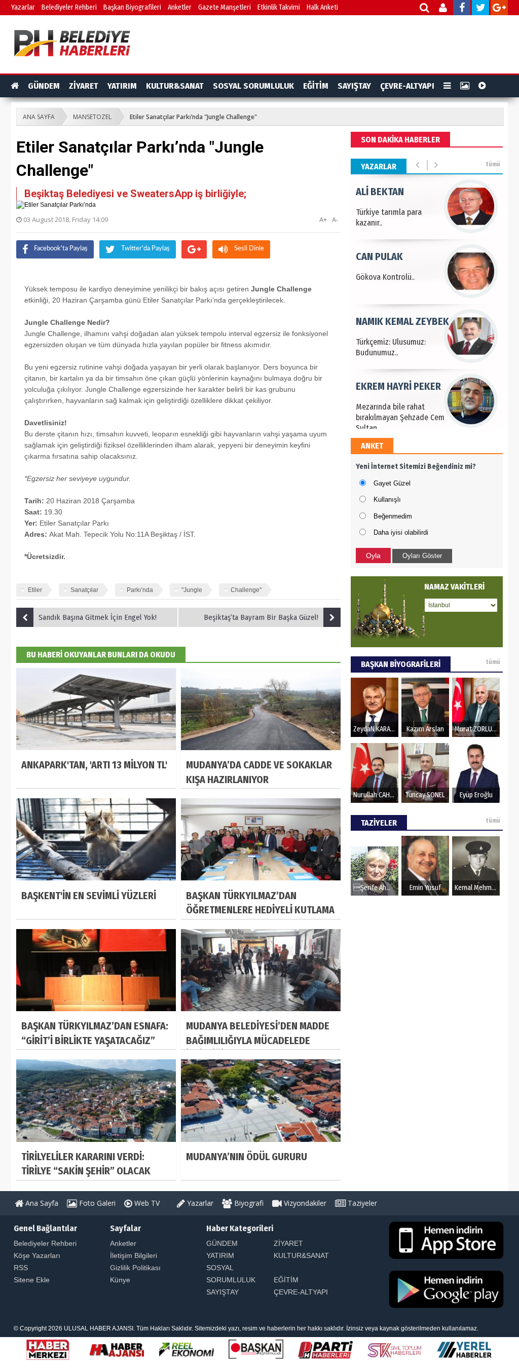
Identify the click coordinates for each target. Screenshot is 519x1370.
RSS (21, 1268)
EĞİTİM (315, 86)
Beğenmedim (393, 516)
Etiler (35, 590)
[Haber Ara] (425, 9)
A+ (323, 219)
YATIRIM (122, 86)
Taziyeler (361, 1203)
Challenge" (246, 590)
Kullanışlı (387, 499)
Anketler (180, 7)
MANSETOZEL (92, 117)
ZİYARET (83, 86)
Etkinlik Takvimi (278, 7)
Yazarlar (23, 7)
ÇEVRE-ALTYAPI (407, 86)
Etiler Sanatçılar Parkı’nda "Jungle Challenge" (193, 117)
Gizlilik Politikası (135, 1268)
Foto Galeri (96, 1203)
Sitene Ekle (32, 1280)
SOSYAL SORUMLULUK (253, 86)
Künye (120, 1280)
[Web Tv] (482, 86)
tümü (493, 164)
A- (335, 219)
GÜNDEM (44, 86)
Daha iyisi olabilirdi (401, 532)
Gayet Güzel (392, 483)
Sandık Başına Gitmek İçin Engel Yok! (98, 617)
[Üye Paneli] (443, 9)
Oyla (373, 555)
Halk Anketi (322, 7)
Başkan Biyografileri (132, 7)
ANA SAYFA (39, 117)
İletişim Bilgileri (133, 1255)
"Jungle (191, 590)
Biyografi (248, 1203)
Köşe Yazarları (37, 1255)
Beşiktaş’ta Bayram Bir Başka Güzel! (261, 617)
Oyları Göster (422, 556)
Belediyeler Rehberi (69, 7)
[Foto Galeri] (464, 86)
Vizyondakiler (304, 1203)
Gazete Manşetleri (224, 7)
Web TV (146, 1203)
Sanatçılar (84, 590)
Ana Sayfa (40, 1203)
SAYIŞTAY (354, 86)
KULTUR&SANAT (175, 86)
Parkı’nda (140, 590)
